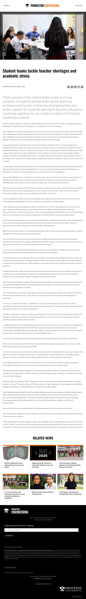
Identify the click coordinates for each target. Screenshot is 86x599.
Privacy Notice (77, 596)
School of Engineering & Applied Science (16, 511)
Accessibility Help (10, 567)
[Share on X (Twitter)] (72, 87)
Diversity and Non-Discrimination (13, 547)
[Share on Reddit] (78, 87)
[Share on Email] (82, 87)
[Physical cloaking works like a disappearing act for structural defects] (16, 456)
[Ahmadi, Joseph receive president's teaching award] (43, 486)
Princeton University (71, 589)
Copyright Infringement (43, 584)
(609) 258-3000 (46, 578)
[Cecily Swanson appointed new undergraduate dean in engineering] (70, 486)
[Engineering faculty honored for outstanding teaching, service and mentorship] (43, 456)
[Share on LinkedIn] (75, 87)
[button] (7, 5)
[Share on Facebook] (68, 87)
